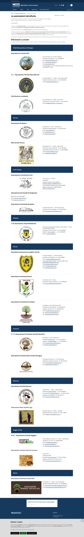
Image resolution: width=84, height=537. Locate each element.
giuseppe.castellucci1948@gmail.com (52, 183)
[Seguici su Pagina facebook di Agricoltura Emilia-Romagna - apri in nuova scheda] (59, 5)
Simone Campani (52, 457)
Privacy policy (31, 529)
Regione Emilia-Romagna (15, 1)
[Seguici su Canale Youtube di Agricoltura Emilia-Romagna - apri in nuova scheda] (61, 5)
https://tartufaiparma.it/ (50, 267)
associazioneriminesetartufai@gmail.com (56, 487)
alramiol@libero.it (50, 130)
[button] (71, 5)
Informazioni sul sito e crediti (57, 515)
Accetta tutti (23, 533)
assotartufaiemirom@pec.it (51, 364)
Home (12, 13)
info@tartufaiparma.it (51, 266)
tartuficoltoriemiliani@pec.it (51, 312)
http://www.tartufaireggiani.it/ (52, 446)
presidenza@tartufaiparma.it (53, 259)
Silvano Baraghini (55, 393)
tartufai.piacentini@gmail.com (53, 343)
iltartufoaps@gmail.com (52, 60)
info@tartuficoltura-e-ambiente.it (54, 103)
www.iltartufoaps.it (49, 64)
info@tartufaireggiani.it (51, 442)
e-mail (57, 516)
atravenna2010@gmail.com (52, 397)
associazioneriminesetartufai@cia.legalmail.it (56, 485)
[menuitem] (69, 9)
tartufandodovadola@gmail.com (54, 211)
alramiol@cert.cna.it (50, 132)
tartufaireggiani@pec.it (50, 444)
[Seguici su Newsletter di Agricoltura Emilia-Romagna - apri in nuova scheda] (63, 5)
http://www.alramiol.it (50, 134)
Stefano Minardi (52, 391)
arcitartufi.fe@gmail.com (52, 151)
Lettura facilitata (14, 23)
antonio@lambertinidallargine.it (53, 283)
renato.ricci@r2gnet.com (49, 188)
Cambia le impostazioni (32, 533)
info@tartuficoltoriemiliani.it (53, 310)
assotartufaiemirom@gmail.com (54, 362)
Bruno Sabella (51, 232)
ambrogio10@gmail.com (20, 198)
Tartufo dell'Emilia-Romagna (20, 13)
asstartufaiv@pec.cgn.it (19, 200)
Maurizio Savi (51, 339)
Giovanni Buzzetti (52, 341)
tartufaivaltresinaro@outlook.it (53, 461)
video (48, 65)
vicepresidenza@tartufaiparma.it (51, 262)
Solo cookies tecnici (15, 533)
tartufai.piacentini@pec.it (51, 344)
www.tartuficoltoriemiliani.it (51, 314)
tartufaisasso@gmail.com (52, 81)
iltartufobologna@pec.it (51, 62)
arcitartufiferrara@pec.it (51, 153)
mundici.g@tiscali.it (50, 233)
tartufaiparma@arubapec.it (51, 264)
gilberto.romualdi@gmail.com (53, 414)
